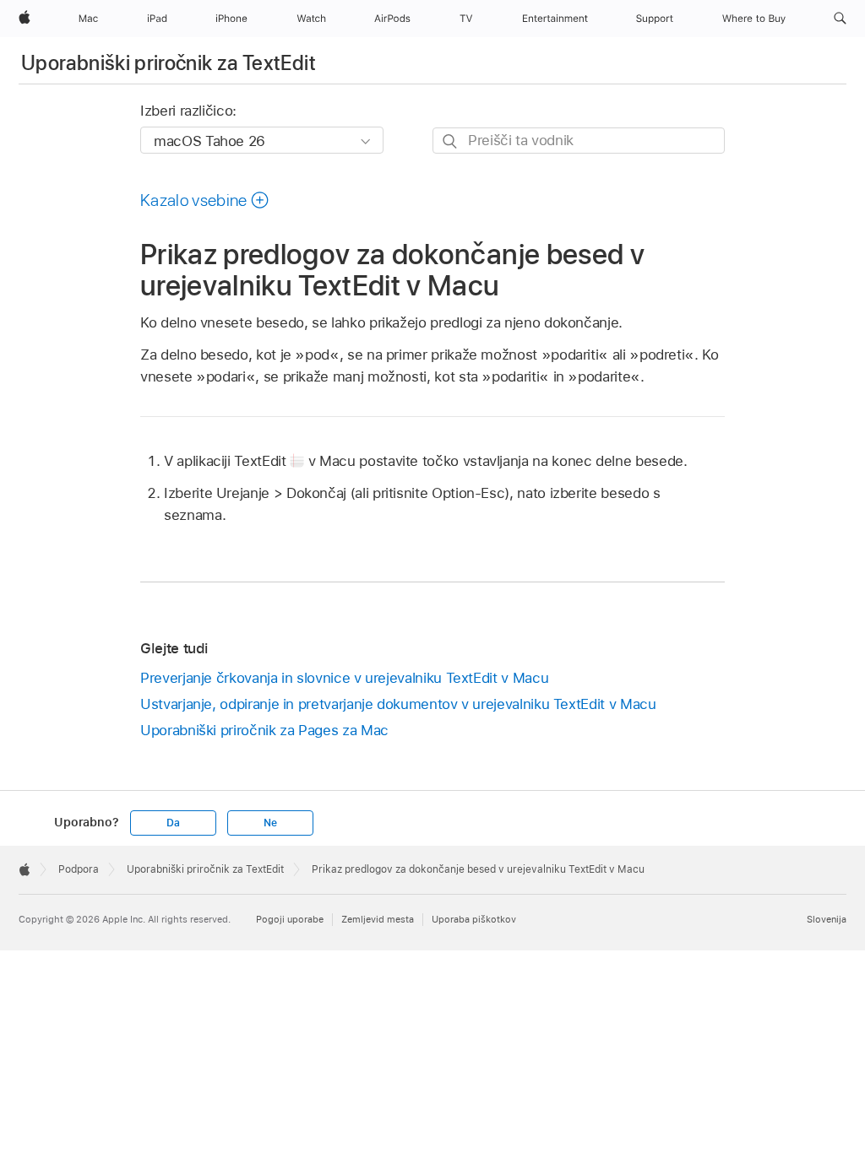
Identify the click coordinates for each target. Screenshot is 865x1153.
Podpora (78, 869)
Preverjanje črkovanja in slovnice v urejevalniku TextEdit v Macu (344, 677)
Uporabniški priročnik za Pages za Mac (264, 730)
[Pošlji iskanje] (451, 141)
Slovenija (826, 919)
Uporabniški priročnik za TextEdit (168, 63)
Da (173, 823)
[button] (840, 18)
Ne (270, 823)
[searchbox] (578, 140)
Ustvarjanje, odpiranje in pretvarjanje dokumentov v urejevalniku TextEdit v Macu (398, 704)
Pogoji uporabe (290, 919)
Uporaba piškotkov (474, 919)
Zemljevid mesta (377, 919)
